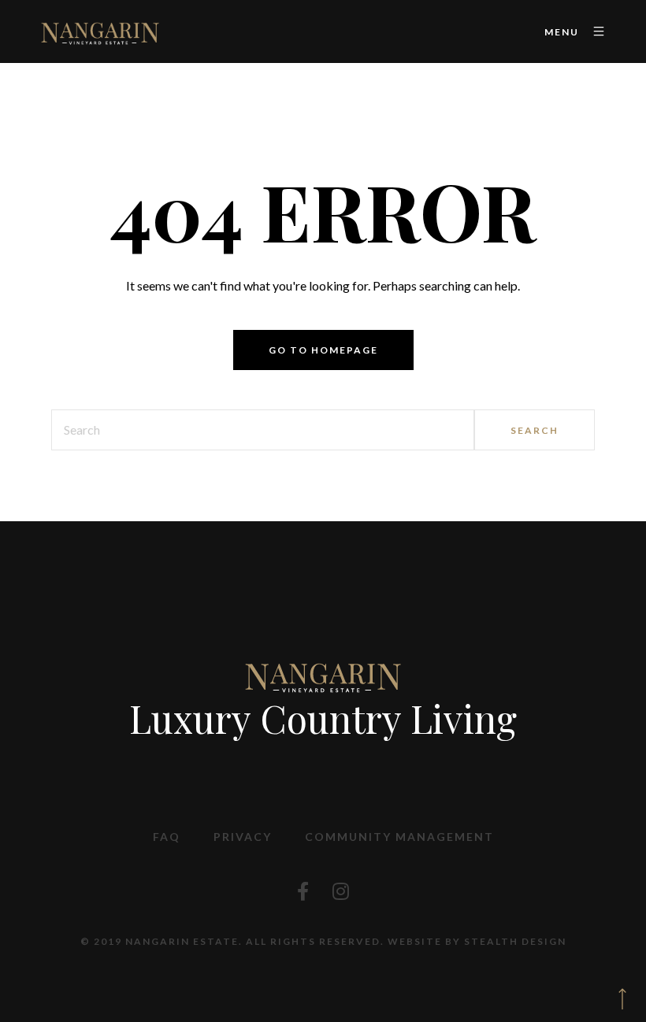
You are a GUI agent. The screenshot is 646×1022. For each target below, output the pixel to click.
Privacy (242, 836)
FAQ (166, 836)
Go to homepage (323, 350)
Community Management (399, 836)
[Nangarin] (99, 31)
